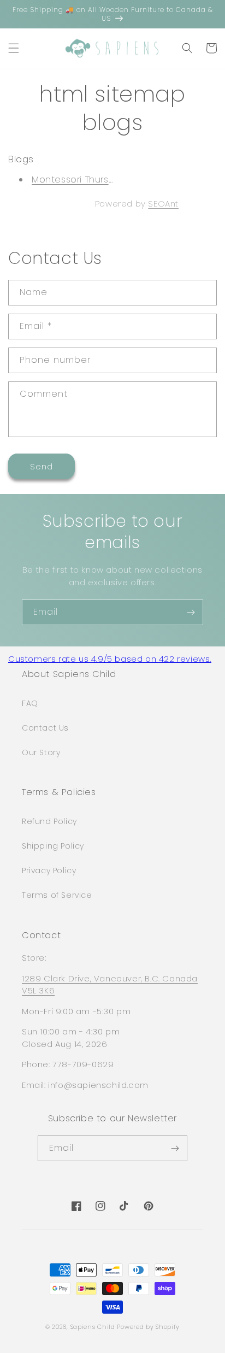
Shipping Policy (53, 845)
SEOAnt (163, 203)
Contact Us (45, 727)
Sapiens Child (92, 1326)
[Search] (187, 48)
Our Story (41, 752)
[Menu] (14, 48)
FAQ (30, 703)
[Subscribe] (191, 612)
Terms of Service (57, 895)
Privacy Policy (49, 870)
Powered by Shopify (148, 1326)
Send (41, 466)
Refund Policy (49, 821)
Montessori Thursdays (81, 179)
